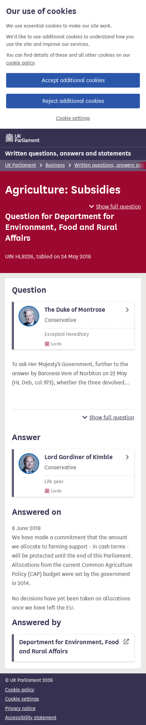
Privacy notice (20, 708)
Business (55, 165)
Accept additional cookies (73, 80)
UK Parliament (20, 165)
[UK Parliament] (22, 137)
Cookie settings (73, 118)
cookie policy (20, 63)
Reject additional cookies (73, 101)
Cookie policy (19, 690)
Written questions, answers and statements (68, 153)
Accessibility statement (30, 718)
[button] (115, 206)
